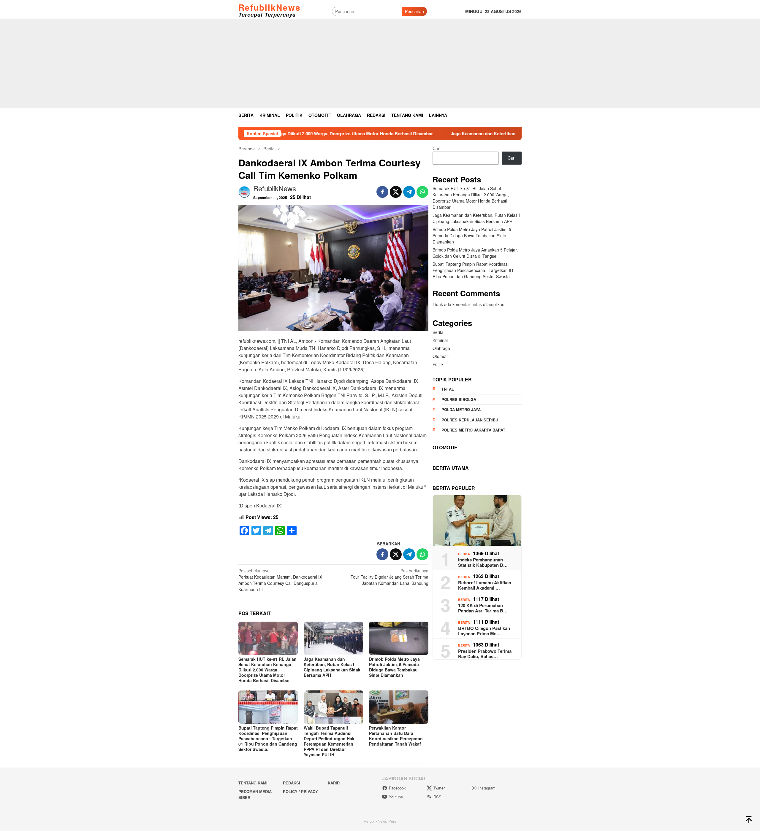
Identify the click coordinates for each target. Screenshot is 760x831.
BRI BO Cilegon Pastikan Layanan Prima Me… (484, 630)
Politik (438, 364)
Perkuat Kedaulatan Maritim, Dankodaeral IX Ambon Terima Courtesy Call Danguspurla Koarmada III (280, 580)
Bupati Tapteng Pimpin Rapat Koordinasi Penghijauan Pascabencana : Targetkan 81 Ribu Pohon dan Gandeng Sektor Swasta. (268, 738)
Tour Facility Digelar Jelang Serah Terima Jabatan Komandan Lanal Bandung (389, 577)
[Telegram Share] (409, 192)
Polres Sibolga (458, 399)
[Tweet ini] (396, 192)
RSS (437, 797)
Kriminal (440, 340)
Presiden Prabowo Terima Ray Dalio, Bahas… (485, 653)
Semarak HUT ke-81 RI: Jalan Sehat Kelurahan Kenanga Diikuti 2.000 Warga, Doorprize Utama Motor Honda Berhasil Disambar (267, 669)
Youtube (396, 797)
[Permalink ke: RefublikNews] (244, 191)
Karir (334, 783)
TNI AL (447, 389)
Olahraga (441, 348)
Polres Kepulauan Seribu (469, 420)
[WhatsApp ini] (422, 192)
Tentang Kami (252, 783)
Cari (436, 148)
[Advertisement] (380, 63)
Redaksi (291, 783)
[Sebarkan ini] (382, 192)
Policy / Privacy (300, 791)
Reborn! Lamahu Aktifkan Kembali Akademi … (484, 585)
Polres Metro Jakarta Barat (473, 430)
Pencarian (414, 11)
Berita (438, 332)
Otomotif (441, 356)
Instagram (486, 788)
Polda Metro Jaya (461, 409)
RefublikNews (269, 7)
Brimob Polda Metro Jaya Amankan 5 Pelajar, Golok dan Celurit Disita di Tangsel (475, 253)
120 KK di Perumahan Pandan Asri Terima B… (483, 608)
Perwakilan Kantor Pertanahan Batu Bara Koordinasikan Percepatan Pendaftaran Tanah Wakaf (396, 736)
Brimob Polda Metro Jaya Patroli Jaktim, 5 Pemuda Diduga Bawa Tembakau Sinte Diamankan (394, 667)
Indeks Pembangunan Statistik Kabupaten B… (483, 562)
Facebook (397, 788)
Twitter (439, 788)
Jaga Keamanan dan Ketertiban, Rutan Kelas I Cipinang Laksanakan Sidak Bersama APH (490, 133)
